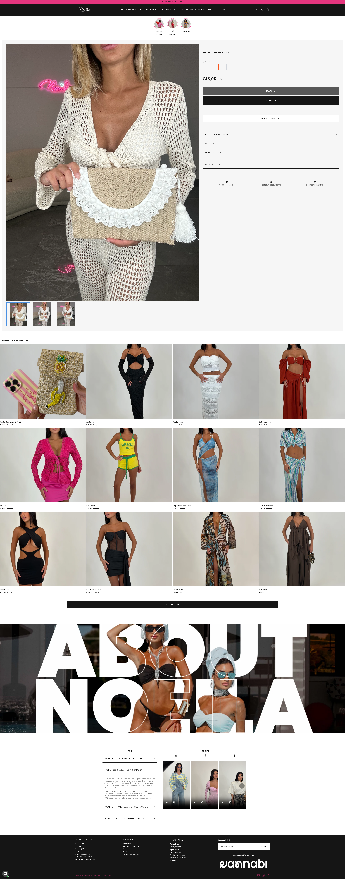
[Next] (194, 170)
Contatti (173, 860)
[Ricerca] (256, 10)
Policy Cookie (175, 847)
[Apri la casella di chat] (5, 874)
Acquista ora (271, 100)
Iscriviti (263, 846)
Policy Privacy (175, 844)
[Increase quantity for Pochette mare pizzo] (223, 67)
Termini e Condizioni (178, 857)
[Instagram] (263, 875)
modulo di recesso (270, 118)
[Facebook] (258, 875)
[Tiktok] (268, 875)
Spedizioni (174, 849)
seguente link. (145, 798)
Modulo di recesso (177, 855)
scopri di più (172, 604)
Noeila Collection (89, 875)
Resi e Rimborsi (176, 852)
